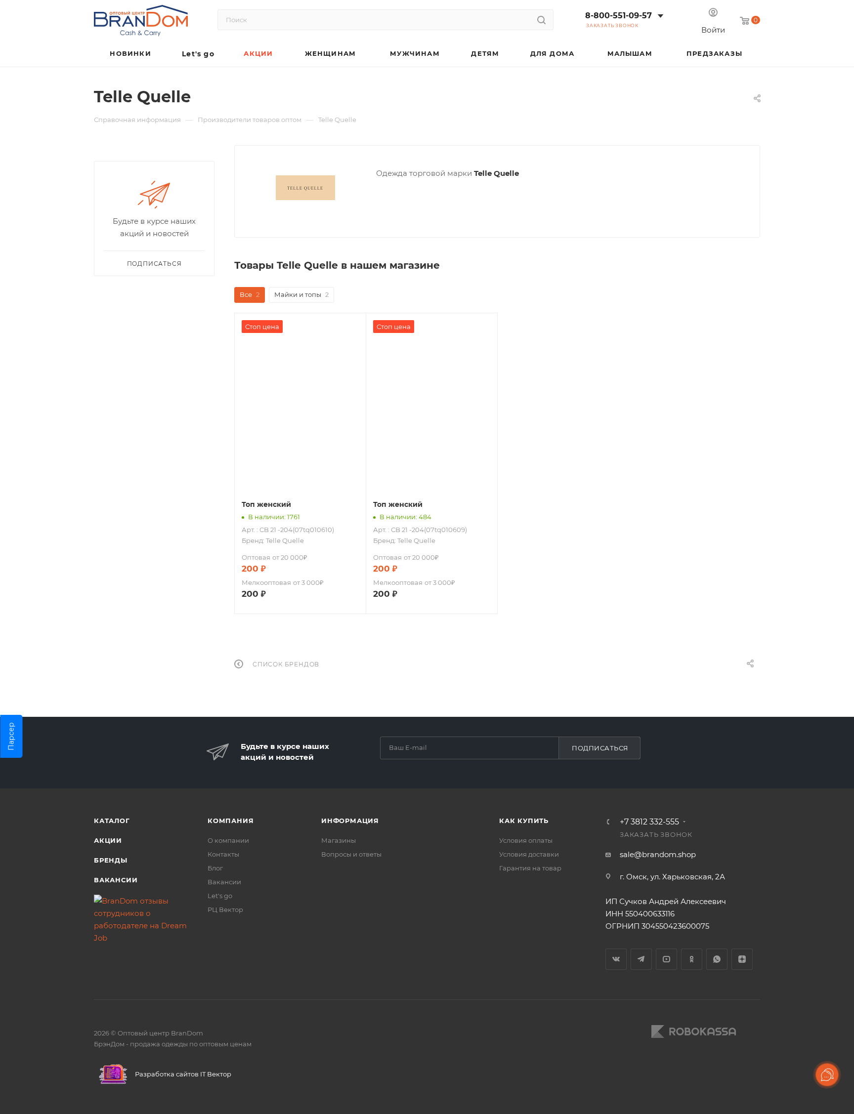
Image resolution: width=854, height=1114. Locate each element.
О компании (228, 840)
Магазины (338, 840)
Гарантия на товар (530, 868)
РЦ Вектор (225, 909)
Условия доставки (529, 854)
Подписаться (600, 748)
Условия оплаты (526, 840)
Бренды (111, 860)
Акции (108, 840)
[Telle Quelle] (305, 187)
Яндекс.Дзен (742, 959)
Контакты (223, 854)
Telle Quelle (285, 540)
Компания (231, 821)
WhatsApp (716, 959)
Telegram (641, 959)
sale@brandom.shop (658, 854)
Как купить (524, 821)
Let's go (220, 896)
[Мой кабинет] (713, 13)
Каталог (112, 821)
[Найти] (541, 19)
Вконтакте (616, 959)
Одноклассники (691, 959)
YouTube (666, 959)
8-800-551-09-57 (618, 15)
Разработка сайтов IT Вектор (182, 1074)
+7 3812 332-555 (649, 822)
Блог (215, 868)
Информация (350, 821)
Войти (713, 30)
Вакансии (115, 880)
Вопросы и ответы (351, 854)
